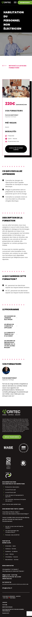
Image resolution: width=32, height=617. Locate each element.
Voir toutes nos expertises (11, 504)
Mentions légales (7, 607)
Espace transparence (12, 437)
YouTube (4, 605)
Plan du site (5, 613)
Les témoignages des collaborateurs (12, 531)
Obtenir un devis (25, 2)
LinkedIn (4, 602)
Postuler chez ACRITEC (12, 535)
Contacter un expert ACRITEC (16, 149)
